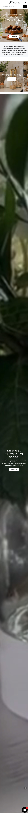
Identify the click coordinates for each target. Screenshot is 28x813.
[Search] (25, 6)
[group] (11, 76)
